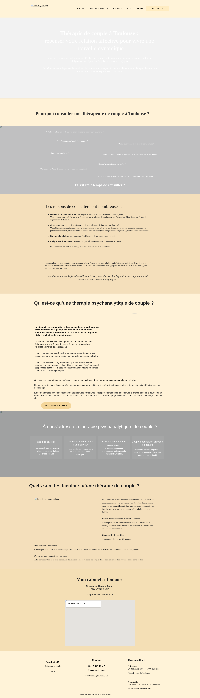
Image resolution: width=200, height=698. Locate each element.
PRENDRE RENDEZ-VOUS (56, 405)
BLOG (129, 9)
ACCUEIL (81, 9)
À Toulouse (132, 666)
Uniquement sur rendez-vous (99, 594)
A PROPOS (118, 9)
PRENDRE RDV (157, 9)
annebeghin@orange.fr (99, 676)
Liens (53, 671)
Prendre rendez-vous (96, 670)
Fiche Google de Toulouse (139, 673)
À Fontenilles (133, 682)
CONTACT (140, 9)
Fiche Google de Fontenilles (139, 688)
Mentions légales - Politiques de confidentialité (95, 694)
